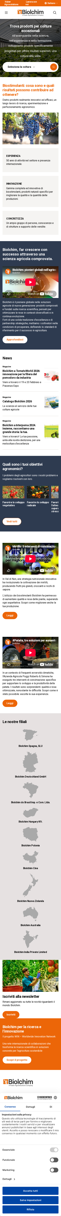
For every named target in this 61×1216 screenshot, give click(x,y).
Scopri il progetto (17, 1059)
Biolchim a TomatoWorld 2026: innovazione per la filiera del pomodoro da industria (21, 374)
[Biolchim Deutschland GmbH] (30, 762)
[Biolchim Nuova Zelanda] (30, 885)
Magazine (7, 367)
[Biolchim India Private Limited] (30, 939)
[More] (57, 3)
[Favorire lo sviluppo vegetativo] (13, 492)
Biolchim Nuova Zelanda (30, 901)
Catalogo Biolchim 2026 (17, 401)
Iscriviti (11, 1014)
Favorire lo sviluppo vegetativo (13, 504)
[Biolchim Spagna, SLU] (30, 735)
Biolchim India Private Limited (30, 952)
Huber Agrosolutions (11, 3)
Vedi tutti (12, 521)
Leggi (10, 615)
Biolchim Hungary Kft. (30, 821)
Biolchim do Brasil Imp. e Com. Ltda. (30, 802)
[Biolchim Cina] (30, 857)
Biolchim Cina (30, 868)
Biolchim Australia (31, 925)
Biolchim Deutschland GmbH (30, 776)
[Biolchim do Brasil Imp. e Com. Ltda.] (30, 790)
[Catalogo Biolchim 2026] (51, 402)
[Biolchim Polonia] (30, 834)
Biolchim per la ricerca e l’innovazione (22, 1029)
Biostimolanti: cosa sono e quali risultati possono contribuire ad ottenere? (28, 90)
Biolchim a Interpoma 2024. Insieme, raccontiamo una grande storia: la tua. (19, 428)
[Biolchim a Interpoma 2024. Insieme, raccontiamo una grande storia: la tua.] (51, 431)
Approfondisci (15, 339)
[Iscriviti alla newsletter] (30, 976)
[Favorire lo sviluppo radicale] (38, 492)
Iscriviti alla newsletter (21, 996)
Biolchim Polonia (30, 845)
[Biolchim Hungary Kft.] (30, 813)
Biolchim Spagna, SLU (30, 746)
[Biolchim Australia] (30, 913)
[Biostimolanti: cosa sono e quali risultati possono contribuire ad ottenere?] (30, 128)
